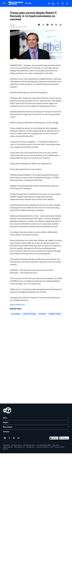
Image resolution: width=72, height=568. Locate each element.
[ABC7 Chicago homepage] (15, 3)
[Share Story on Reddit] (47, 24)
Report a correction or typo (17, 304)
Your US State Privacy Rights (44, 445)
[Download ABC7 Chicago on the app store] (54, 438)
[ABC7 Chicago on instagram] (14, 438)
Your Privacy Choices (16, 445)
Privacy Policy (6, 445)
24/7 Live (28, 3)
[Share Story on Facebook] (38, 24)
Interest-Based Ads (8, 447)
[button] (4, 3)
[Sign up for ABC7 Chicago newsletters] (18, 438)
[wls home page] (7, 410)
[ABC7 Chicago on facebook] (5, 438)
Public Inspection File (19, 447)
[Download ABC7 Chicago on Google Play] (64, 438)
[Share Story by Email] (56, 24)
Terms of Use (55, 445)
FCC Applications (30, 447)
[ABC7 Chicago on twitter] (9, 438)
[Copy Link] (60, 24)
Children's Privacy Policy (29, 445)
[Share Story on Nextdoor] (51, 24)
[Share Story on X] (43, 24)
